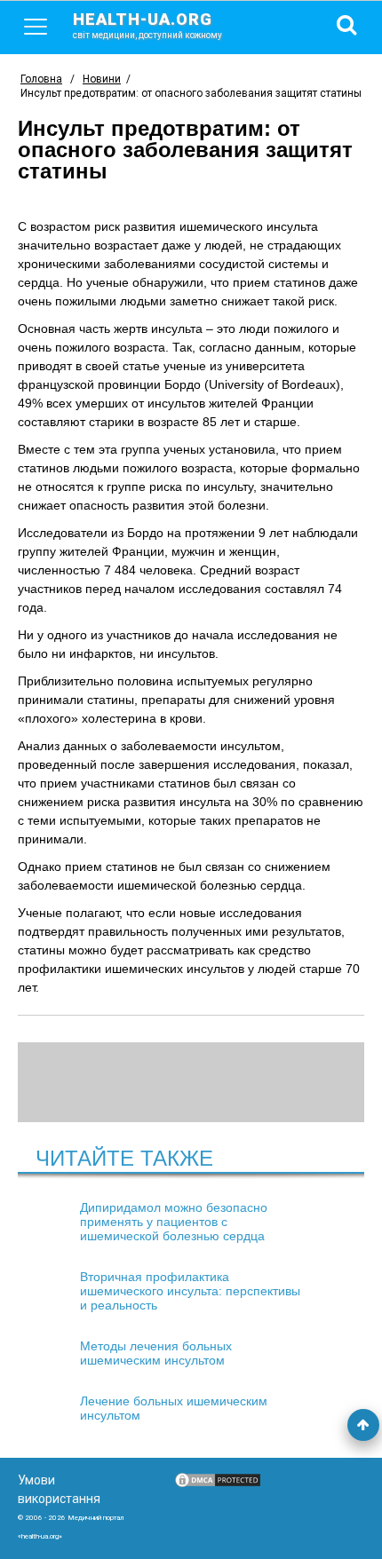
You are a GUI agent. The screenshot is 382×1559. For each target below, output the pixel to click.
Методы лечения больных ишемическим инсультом (156, 1353)
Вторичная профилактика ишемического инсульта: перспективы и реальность (190, 1291)
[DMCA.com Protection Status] (217, 1484)
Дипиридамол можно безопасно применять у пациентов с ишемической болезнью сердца (173, 1221)
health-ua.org (147, 25)
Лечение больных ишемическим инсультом (173, 1408)
